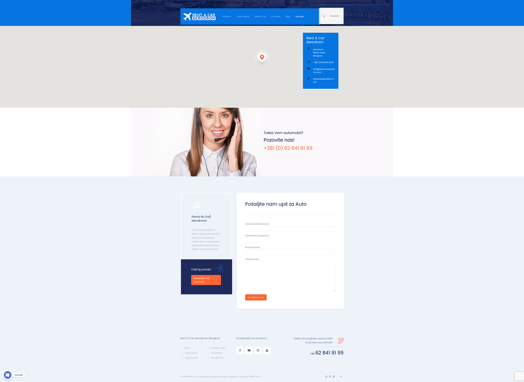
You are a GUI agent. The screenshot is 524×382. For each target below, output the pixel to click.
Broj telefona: (252, 247)
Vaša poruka (252, 259)
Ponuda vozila (218, 348)
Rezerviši (334, 15)
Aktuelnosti (216, 352)
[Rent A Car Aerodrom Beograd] (199, 16)
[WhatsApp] (326, 376)
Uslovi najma (191, 352)
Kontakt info (217, 357)
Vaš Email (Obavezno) (257, 235)
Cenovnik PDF (191, 357)
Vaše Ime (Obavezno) (257, 223)
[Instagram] (333, 376)
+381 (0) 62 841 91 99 (323, 62)
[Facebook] (330, 376)
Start (187, 348)
